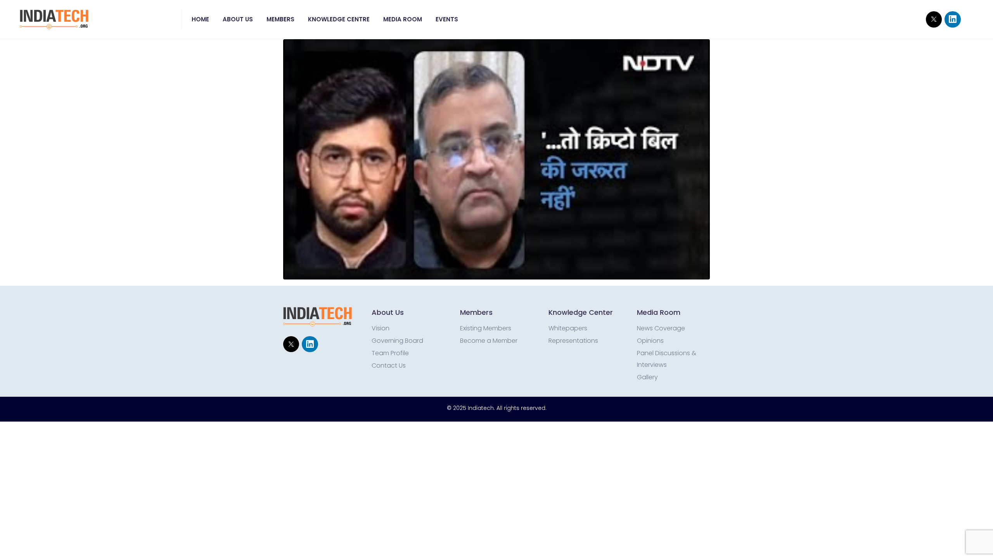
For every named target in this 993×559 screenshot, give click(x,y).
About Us (238, 19)
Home (200, 19)
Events (447, 19)
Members (280, 19)
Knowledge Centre (339, 19)
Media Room (402, 19)
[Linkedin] (952, 19)
